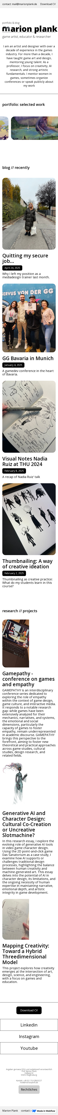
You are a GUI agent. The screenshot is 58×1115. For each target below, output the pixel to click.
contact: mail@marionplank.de (19, 4)
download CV (29, 1010)
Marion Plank (10, 1110)
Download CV (48, 4)
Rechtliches (29, 1089)
